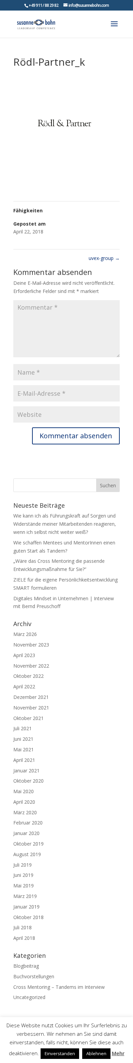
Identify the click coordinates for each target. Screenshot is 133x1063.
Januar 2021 (26, 770)
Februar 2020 (28, 822)
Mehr (118, 1053)
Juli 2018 (22, 927)
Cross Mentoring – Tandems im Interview (59, 987)
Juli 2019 (22, 865)
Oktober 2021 (28, 718)
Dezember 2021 (31, 697)
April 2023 (24, 655)
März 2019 (25, 896)
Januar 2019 (26, 906)
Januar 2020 (26, 833)
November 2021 (31, 707)
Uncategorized (29, 997)
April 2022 (24, 686)
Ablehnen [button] (96, 1053)
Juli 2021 (22, 728)
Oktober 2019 (28, 843)
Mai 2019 (23, 885)
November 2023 (31, 644)
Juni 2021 (23, 739)
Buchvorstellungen (33, 976)
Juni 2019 (23, 875)
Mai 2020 (23, 791)
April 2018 (24, 938)
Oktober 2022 (28, 676)
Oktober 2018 (28, 917)
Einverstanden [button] (60, 1053)
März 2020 (25, 812)
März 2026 (25, 634)
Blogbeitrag (26, 966)
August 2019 (27, 854)
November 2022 (31, 666)
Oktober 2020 (28, 781)
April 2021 (24, 760)
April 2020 (24, 802)
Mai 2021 (23, 749)
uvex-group (104, 258)
